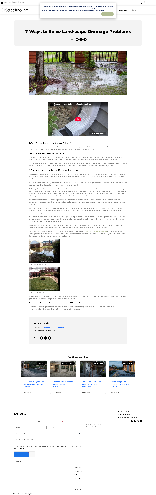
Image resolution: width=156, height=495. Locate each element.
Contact (135, 10)
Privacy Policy (29, 494)
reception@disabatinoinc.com (128, 414)
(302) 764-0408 (124, 411)
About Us (78, 467)
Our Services (78, 471)
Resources (122, 10)
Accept (107, 14)
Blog (78, 482)
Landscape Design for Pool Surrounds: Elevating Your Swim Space (34, 384)
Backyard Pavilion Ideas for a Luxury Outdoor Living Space (63, 384)
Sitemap (78, 489)
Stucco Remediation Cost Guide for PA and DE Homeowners (92, 384)
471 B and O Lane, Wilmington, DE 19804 (131, 417)
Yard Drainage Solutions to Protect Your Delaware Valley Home (121, 384)
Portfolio (78, 478)
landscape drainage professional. (96, 231)
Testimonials (78, 475)
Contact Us (78, 486)
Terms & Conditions (17, 494)
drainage (51, 147)
